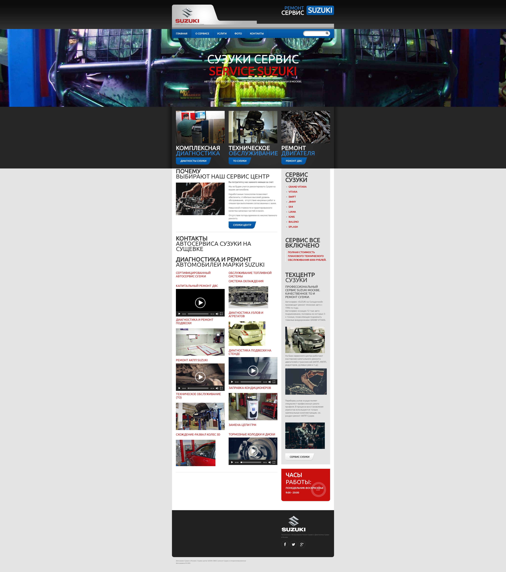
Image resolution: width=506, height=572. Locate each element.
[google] (301, 544)
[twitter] (293, 544)
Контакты (257, 33)
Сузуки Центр (242, 224)
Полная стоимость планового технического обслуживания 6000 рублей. (307, 256)
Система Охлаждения (246, 281)
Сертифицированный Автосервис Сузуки (193, 274)
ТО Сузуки (239, 160)
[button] (200, 303)
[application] (200, 302)
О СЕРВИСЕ (202, 33)
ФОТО (238, 33)
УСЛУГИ (222, 33)
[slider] (198, 314)
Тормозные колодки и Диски (252, 434)
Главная (181, 33)
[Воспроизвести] (179, 314)
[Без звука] (217, 314)
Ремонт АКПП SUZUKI (192, 360)
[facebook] (285, 544)
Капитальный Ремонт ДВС (197, 285)
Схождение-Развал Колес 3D (198, 434)
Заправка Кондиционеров (250, 387)
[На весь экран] (221, 314)
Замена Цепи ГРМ (242, 424)
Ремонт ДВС (294, 160)
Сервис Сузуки (299, 456)
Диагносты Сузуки (193, 160)
